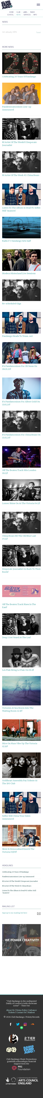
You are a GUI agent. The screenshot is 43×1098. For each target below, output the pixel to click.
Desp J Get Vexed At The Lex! (16, 637)
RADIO (32, 12)
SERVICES (27, 14)
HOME (11, 12)
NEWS (18, 14)
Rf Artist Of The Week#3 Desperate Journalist (20, 881)
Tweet (38, 32)
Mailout (31, 1012)
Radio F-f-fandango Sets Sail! (16, 241)
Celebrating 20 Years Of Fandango (19, 76)
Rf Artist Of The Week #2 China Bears (20, 175)
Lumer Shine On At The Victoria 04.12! (21, 503)
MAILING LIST (8, 906)
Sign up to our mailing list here (14, 913)
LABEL (25, 12)
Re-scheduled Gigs (11, 303)
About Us (10, 1010)
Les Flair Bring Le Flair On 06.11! (18, 670)
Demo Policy (21, 1010)
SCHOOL (10, 14)
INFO (35, 14)
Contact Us (21, 1012)
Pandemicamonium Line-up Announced (18, 877)
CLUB (18, 12)
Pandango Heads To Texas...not (17, 336)
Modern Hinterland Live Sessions (19, 273)
